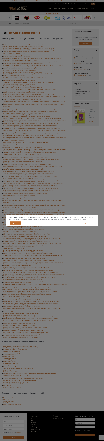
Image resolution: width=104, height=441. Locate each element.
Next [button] (94, 18)
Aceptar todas (15, 223)
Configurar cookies (88, 223)
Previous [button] (9, 18)
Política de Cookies (52, 223)
